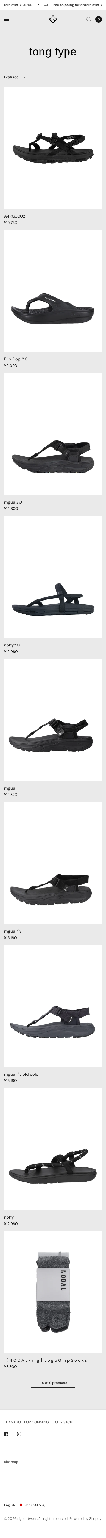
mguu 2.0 (13, 502)
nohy (9, 1217)
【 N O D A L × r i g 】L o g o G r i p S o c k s (45, 1360)
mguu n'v (12, 931)
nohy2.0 (12, 645)
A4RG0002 (14, 216)
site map (11, 1461)
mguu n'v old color (22, 1074)
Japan (35, 1505)
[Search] (89, 19)
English (9, 1505)
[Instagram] (23, 1434)
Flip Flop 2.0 (15, 359)
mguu (9, 788)
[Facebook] (10, 1434)
